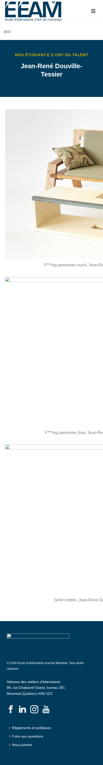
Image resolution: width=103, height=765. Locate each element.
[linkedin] (22, 709)
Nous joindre (22, 745)
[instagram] (34, 709)
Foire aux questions (27, 736)
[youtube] (46, 709)
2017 (7, 32)
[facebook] (11, 709)
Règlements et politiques (31, 728)
